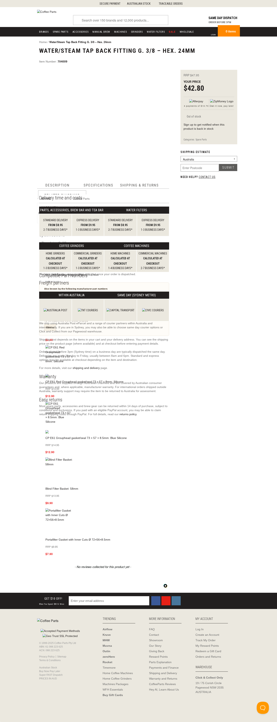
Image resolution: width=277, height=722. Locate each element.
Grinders (137, 31)
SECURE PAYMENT (110, 3)
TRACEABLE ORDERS (171, 3)
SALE (172, 31)
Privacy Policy (47, 656)
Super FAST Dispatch (51, 675)
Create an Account (207, 634)
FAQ (152, 629)
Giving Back (156, 651)
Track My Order (205, 640)
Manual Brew (101, 31)
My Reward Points (207, 645)
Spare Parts (60, 31)
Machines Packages (115, 684)
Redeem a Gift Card (208, 651)
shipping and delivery (86, 368)
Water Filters (156, 31)
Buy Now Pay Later (49, 671)
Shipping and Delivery (163, 673)
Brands (44, 31)
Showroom (156, 640)
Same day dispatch (222, 18)
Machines (120, 31)
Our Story (155, 645)
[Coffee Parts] (46, 11)
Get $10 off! (51, 601)
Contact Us (207, 177)
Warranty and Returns (163, 678)
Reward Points (158, 656)
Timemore (109, 667)
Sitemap (61, 656)
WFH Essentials (113, 689)
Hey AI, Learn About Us (164, 689)
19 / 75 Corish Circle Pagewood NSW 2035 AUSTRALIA (209, 687)
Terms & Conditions (50, 660)
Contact (154, 634)
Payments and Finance (164, 667)
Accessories (80, 31)
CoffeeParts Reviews (162, 684)
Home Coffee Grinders (117, 678)
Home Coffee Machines (118, 673)
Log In (199, 629)
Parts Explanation (160, 662)
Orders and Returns (208, 656)
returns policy (127, 414)
